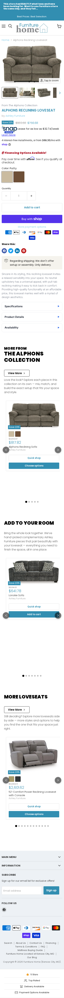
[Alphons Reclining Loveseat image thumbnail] (10, 92)
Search (8, 943)
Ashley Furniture (15, 116)
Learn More (9, 135)
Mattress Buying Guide (30, 950)
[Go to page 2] (29, 502)
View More (15, 373)
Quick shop (34, 458)
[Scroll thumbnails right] (59, 93)
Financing (51, 943)
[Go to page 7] (40, 676)
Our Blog (32, 957)
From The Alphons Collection (19, 105)
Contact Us (36, 943)
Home (5, 39)
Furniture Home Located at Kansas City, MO (30, 953)
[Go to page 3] (32, 502)
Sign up (51, 890)
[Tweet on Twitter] (10, 250)
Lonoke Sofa (16, 595)
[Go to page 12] (48, 826)
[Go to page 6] (38, 676)
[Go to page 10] (42, 826)
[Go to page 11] (45, 826)
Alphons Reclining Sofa (23, 447)
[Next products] (58, 450)
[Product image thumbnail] (27, 92)
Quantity (6, 188)
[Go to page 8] (36, 826)
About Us (21, 943)
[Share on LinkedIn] (17, 250)
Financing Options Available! (25, 153)
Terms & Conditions (26, 946)
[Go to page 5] (38, 502)
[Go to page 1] (26, 502)
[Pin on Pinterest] (23, 250)
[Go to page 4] (35, 502)
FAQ (43, 946)
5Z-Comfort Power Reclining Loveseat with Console (32, 793)
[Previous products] (6, 450)
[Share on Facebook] (4, 250)
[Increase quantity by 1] (31, 195)
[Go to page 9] (39, 826)
